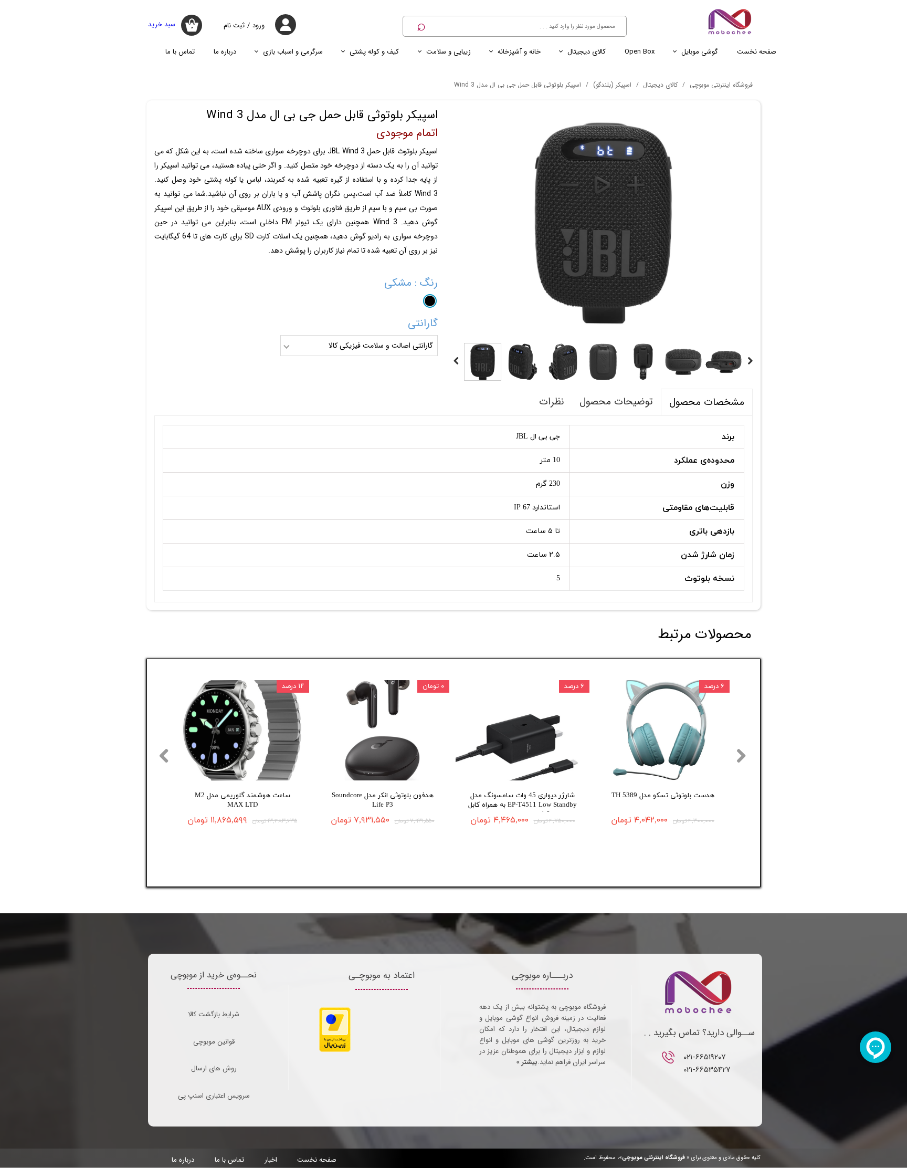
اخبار (271, 1159)
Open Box (640, 51)
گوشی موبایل (699, 51)
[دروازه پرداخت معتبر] (335, 1050)
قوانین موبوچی (214, 1041)
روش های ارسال (214, 1068)
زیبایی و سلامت (448, 51)
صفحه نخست (756, 51)
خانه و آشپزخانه (519, 51)
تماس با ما (180, 51)
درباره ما (225, 51)
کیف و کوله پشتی (374, 51)
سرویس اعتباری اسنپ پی (214, 1095)
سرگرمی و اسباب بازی (293, 51)
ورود (258, 25)
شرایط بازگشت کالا (213, 1014)
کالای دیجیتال (586, 51)
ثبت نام (234, 25)
